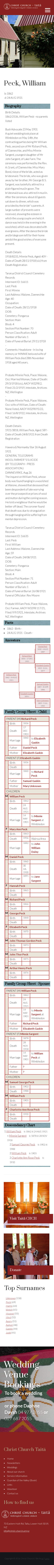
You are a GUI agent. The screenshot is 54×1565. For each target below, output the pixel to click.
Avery (9, 1321)
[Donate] (26, 1278)
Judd (8, 1332)
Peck (8, 1302)
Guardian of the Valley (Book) (22, 1480)
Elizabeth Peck (18, 927)
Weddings (12, 1467)
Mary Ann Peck (18, 829)
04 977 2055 (30, 1412)
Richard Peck (29, 718)
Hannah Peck (17, 885)
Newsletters (13, 1462)
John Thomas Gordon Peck (26, 940)
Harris (9, 1305)
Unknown (10, 1298)
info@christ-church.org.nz (16, 1530)
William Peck (17, 796)
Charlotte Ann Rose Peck (25, 1109)
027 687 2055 (18, 1418)
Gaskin (9, 1328)
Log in (47, 1559)
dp (42, 1559)
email (9, 1399)
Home (10, 1458)
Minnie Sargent (29, 1033)
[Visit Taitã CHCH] (26, 1226)
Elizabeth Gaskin (33, 752)
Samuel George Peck (22, 1082)
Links (9, 1484)
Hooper (10, 1313)
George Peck (17, 913)
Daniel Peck (30, 747)
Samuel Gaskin (31, 780)
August (9, 1324)
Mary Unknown (32, 786)
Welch (9, 1309)
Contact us (12, 1493)
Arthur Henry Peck (21, 968)
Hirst (8, 1317)
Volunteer (12, 1489)
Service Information (17, 1475)
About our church (16, 1471)
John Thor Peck (19, 954)
